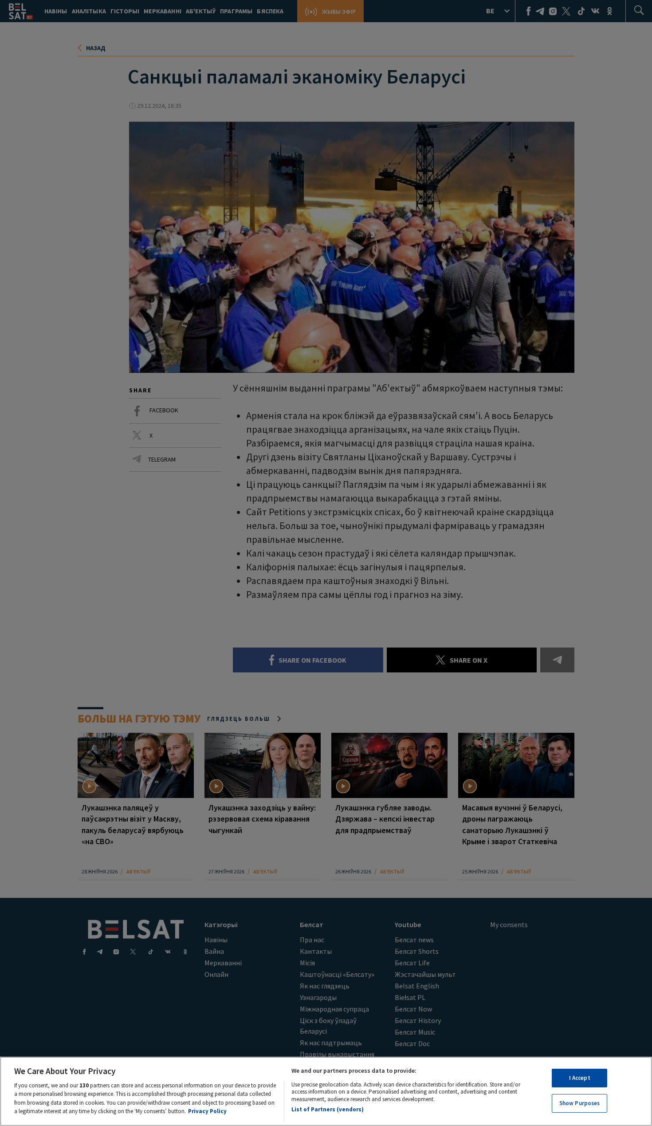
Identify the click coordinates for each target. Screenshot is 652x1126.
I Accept (579, 1078)
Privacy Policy (207, 1111)
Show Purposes (579, 1103)
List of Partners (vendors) (327, 1109)
